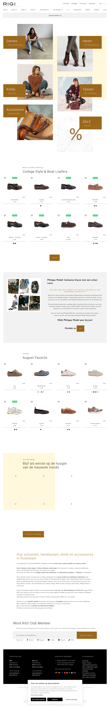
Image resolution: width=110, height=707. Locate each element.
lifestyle (79, 572)
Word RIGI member (86, 635)
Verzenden (85, 660)
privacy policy (86, 687)
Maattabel (85, 671)
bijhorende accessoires (66, 572)
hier (80, 328)
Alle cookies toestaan (38, 699)
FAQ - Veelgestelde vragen (90, 667)
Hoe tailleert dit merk (88, 673)
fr (103, 3)
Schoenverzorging (87, 669)
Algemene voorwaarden (89, 675)
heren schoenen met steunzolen (50, 597)
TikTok (72, 640)
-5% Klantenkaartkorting (89, 665)
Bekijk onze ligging (14, 667)
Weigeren (55, 699)
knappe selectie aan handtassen (46, 572)
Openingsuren (13, 675)
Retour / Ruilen (86, 663)
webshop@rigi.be (14, 673)
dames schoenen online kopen (47, 568)
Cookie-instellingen (71, 699)
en (105, 3)
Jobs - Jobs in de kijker (88, 677)
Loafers (54, 257)
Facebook (31, 640)
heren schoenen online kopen (26, 568)
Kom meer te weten (37, 695)
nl (100, 3)
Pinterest (62, 640)
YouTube (52, 640)
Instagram (41, 640)
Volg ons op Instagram (33, 534)
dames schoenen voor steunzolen (29, 597)
